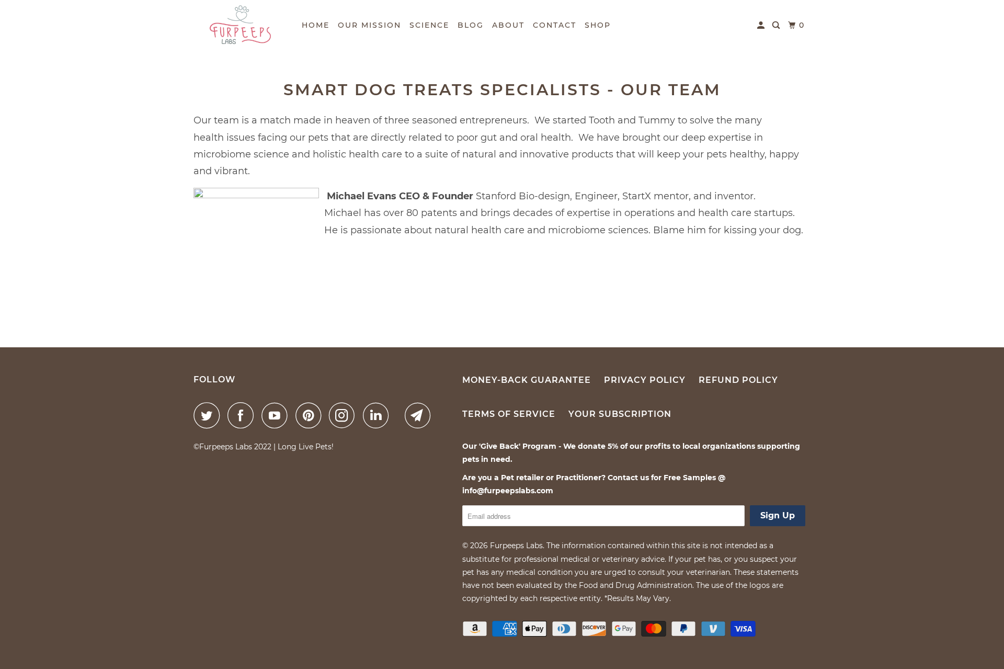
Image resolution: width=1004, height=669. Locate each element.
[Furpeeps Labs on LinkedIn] (378, 415)
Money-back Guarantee (526, 380)
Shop (598, 25)
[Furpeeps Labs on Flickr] (399, 415)
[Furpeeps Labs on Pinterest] (310, 415)
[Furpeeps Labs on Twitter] (209, 415)
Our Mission (369, 25)
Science (429, 25)
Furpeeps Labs (516, 545)
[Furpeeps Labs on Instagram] (344, 415)
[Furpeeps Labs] (240, 25)
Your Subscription (619, 414)
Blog (471, 25)
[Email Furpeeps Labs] (420, 415)
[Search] (777, 25)
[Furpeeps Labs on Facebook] (243, 415)
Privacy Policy (645, 380)
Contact (554, 25)
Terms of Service (508, 414)
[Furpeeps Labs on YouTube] (277, 415)
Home (315, 25)
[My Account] (762, 25)
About (508, 25)
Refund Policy (738, 380)
